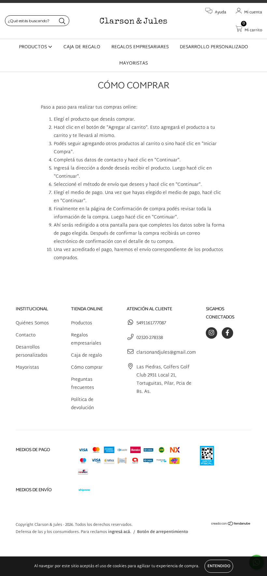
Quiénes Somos (32, 323)
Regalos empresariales (86, 339)
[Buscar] (62, 21)
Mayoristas (27, 367)
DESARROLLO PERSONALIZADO (214, 47)
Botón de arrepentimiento (162, 532)
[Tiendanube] (231, 524)
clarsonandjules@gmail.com (166, 352)
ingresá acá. (119, 532)
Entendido (218, 566)
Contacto (25, 335)
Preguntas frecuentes (82, 384)
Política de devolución (82, 404)
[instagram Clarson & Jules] (211, 333)
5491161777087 (151, 323)
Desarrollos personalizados (32, 351)
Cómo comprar (87, 367)
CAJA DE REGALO (81, 47)
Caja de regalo (86, 355)
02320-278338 (149, 338)
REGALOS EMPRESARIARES (140, 47)
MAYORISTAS (133, 63)
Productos (81, 323)
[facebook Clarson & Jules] (227, 333)
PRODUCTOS (33, 47)
